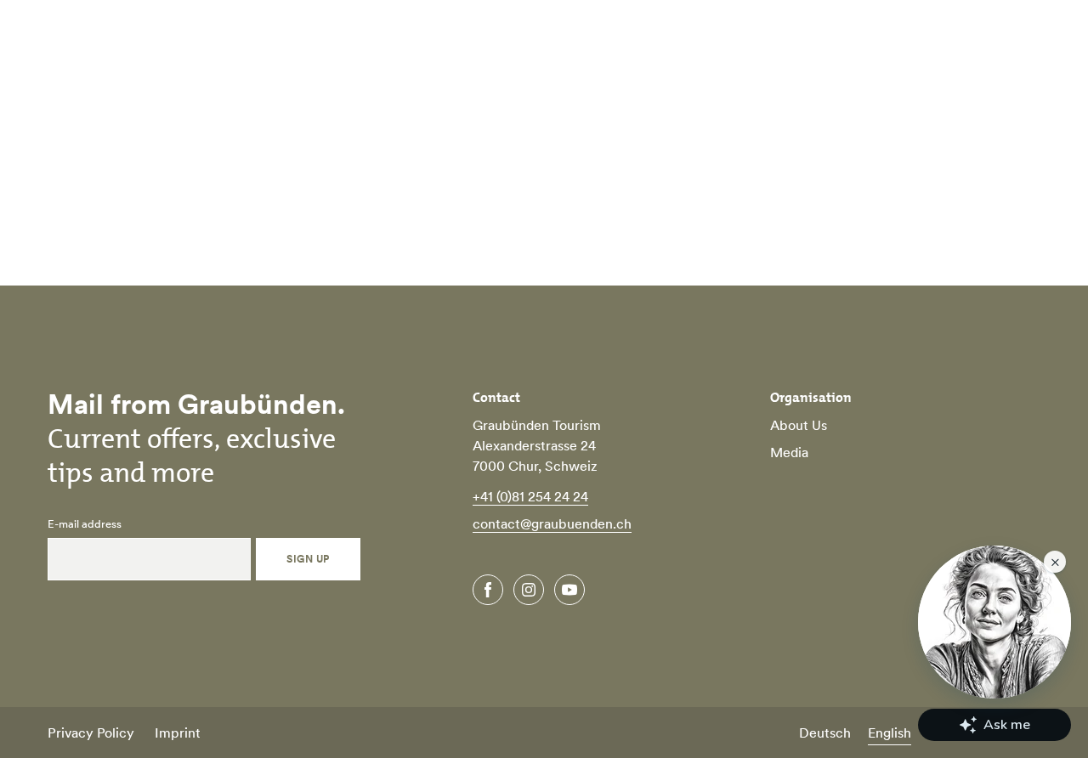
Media (789, 452)
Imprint (178, 732)
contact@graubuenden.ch (552, 523)
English (889, 732)
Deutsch (825, 732)
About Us (798, 424)
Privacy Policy (91, 732)
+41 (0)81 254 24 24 (530, 496)
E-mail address (85, 524)
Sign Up (307, 558)
